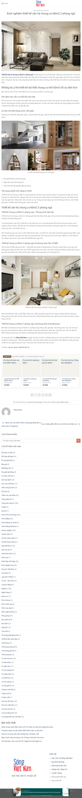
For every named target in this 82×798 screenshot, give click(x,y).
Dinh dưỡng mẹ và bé (9, 523)
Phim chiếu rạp (7, 604)
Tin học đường (7, 670)
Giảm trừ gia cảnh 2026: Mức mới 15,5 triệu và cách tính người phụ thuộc (27, 727)
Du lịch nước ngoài (8, 538)
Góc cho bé (6, 550)
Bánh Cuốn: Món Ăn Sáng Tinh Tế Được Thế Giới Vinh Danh (23, 738)
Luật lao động (6, 585)
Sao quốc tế (6, 620)
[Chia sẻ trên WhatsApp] (32, 395)
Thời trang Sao (7, 655)
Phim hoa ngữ (6, 608)
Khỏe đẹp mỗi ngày (8, 561)
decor (16, 347)
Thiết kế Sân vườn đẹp (9, 639)
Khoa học (5, 557)
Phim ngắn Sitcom (8, 612)
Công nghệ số (6, 499)
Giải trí (72, 791)
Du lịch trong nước (8, 542)
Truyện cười (6, 697)
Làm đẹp (5, 573)
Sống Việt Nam (21, 338)
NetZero (4, 589)
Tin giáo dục (6, 666)
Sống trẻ (5, 627)
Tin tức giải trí (6, 686)
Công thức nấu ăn (8, 503)
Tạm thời (5, 631)
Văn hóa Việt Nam (8, 705)
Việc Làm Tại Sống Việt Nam (62, 758)
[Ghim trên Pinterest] (46, 395)
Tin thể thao (6, 678)
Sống (8, 791)
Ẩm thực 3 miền (7, 453)
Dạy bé (4, 511)
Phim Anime (6, 600)
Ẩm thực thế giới (7, 456)
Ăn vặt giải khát (7, 460)
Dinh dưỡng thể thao (9, 526)
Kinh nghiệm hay (7, 565)
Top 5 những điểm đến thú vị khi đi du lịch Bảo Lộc (59, 424)
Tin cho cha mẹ (7, 658)
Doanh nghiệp (7, 530)
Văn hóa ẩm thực (8, 701)
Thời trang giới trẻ (8, 651)
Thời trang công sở (8, 647)
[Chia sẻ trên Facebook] (35, 395)
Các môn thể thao (8, 484)
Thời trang (5, 643)
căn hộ (10, 347)
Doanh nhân (6, 534)
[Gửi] (78, 441)
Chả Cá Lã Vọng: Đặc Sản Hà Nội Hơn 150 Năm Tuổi (20, 734)
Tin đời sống (6, 662)
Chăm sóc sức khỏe (9, 495)
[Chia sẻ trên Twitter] (39, 395)
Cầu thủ (4, 491)
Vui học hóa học (7, 709)
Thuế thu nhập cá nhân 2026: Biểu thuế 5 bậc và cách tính (22, 730)
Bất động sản (6, 468)
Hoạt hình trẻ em (7, 554)
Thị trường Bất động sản (10, 635)
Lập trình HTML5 (7, 577)
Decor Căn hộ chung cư (10, 515)
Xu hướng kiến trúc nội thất (11, 717)
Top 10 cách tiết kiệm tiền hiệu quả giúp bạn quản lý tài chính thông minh (37, 792)
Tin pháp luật (6, 674)
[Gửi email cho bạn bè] (42, 395)
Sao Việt (5, 623)
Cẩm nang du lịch (8, 487)
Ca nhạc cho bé (7, 476)
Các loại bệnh (6, 480)
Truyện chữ (5, 693)
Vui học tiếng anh (8, 713)
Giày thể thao (6, 546)
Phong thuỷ (5, 616)
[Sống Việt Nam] (41, 3)
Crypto (4, 507)
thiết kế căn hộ (24, 347)
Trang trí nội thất (7, 689)
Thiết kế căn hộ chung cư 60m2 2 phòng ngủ (17, 75)
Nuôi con (5, 596)
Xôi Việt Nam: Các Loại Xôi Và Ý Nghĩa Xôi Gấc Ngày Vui (22, 741)
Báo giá (4, 464)
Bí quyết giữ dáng (8, 472)
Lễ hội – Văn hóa (7, 581)
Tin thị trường (6, 682)
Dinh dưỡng (6, 519)
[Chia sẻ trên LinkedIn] (50, 395)
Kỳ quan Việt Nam (8, 569)
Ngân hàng (5, 592)
